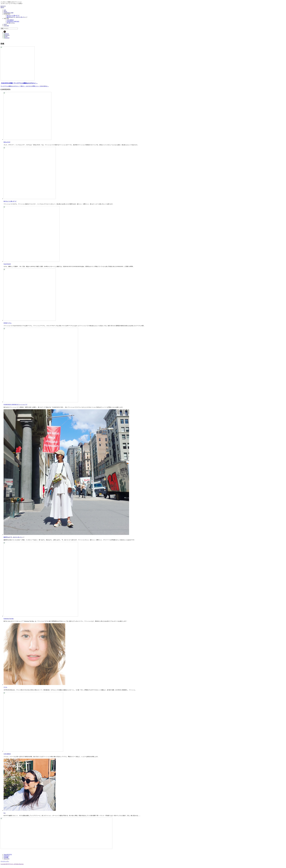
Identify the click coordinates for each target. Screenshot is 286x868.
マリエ (5, 687)
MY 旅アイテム (11, 22)
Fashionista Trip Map (9, 618)
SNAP (5, 24)
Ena (4, 813)
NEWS (5, 11)
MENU (2, 7)
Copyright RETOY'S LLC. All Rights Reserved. (12, 864)
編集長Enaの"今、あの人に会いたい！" (14, 537)
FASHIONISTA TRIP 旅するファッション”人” (15, 404)
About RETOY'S (8, 854)
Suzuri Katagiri (7, 264)
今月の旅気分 (10, 20)
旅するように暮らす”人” (13, 15)
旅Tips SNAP (7, 142)
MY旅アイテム (7, 323)
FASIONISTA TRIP (8, 12)
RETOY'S (3, 6)
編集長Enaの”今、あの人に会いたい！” (17, 17)
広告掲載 (6, 857)
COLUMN (6, 25)
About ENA (6, 858)
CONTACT (6, 855)
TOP (5, 10)
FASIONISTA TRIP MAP (13, 21)
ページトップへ (5, 861)
